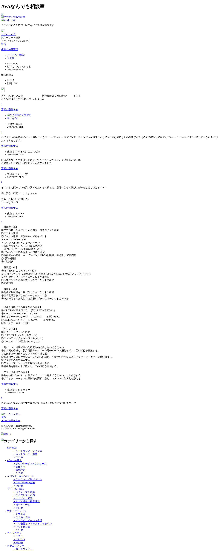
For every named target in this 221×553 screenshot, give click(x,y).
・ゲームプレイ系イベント (27, 479)
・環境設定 (19, 470)
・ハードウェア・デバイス (27, 451)
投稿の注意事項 (9, 49)
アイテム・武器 (15, 55)
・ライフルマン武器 (24, 495)
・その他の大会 (21, 517)
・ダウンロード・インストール (30, 463)
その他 (10, 58)
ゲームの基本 (14, 460)
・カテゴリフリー (22, 549)
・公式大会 (19, 514)
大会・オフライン (16, 511)
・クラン (18, 536)
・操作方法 (19, 466)
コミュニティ (14, 533)
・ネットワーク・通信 (25, 454)
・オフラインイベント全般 (27, 520)
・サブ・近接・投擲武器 (26, 501)
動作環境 (12, 448)
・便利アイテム (21, 504)
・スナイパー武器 (22, 498)
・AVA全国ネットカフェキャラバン (32, 523)
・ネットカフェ (21, 526)
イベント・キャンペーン (20, 476)
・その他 (18, 457)
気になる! (12, 118)
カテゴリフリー (15, 545)
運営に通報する (9, 109)
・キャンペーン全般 (24, 482)
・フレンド (19, 539)
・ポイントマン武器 (24, 492)
